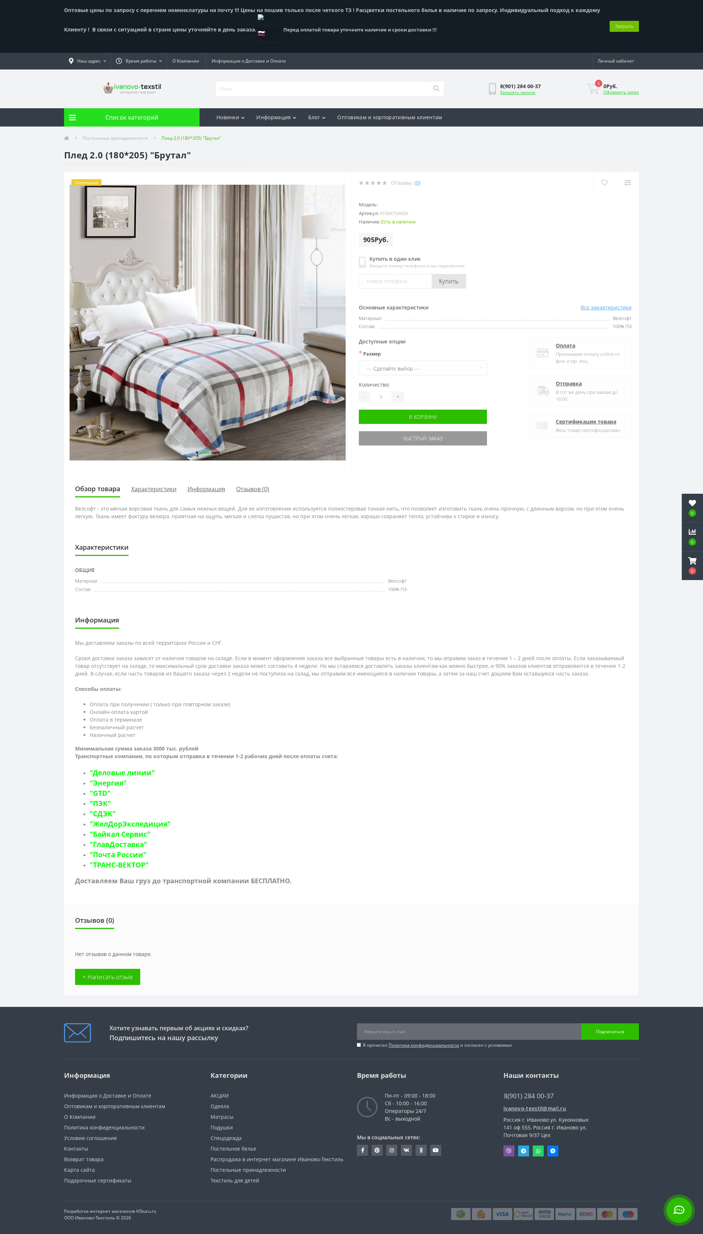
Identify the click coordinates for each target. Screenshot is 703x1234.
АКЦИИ (220, 1095)
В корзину (423, 416)
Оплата (565, 345)
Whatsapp (538, 1150)
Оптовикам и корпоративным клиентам (389, 117)
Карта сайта (79, 1169)
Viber (508, 1150)
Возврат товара (84, 1159)
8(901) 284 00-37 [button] (529, 1096)
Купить (449, 281)
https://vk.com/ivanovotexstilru (406, 1150)
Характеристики (153, 489)
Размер (370, 353)
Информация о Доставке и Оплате (249, 61)
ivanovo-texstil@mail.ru (534, 1108)
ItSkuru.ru (146, 1211)
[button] (692, 566)
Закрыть (624, 26)
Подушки (222, 1127)
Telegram (523, 1150)
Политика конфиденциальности (423, 1045)
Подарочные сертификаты (97, 1180)
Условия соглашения (90, 1138)
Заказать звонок (517, 92)
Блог (314, 117)
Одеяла (220, 1106)
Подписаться (610, 1031)
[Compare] (627, 182)
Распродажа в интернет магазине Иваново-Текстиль (277, 1159)
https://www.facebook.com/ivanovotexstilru (362, 1150)
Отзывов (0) (252, 489)
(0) (417, 182)
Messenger (552, 1150)
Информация (273, 117)
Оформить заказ (621, 92)
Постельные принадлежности (115, 138)
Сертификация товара (586, 421)
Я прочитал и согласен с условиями (437, 1045)
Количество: (374, 384)
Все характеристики (606, 307)
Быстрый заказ (423, 438)
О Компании (185, 61)
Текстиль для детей (235, 1180)
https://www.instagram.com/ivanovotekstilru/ (391, 1150)
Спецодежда (226, 1138)
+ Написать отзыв (107, 977)
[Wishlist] (604, 182)
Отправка (569, 383)
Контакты (76, 1148)
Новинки (227, 117)
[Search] (436, 89)
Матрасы (222, 1116)
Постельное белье (233, 1148)
